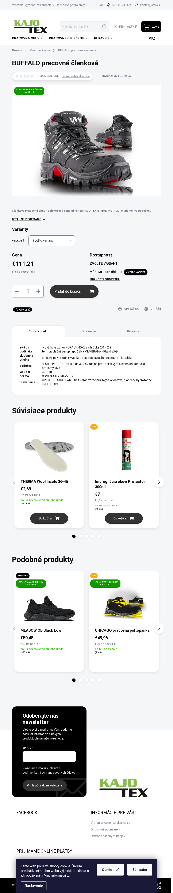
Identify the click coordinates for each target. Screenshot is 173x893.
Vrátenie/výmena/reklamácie (31, 5)
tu (68, 875)
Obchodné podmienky (70, 5)
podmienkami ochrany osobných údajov (49, 772)
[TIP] (124, 450)
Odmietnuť (110, 870)
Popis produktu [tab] (38, 331)
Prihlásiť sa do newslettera (44, 785)
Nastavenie (34, 886)
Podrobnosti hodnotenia (76, 76)
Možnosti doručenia (105, 279)
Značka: (116, 76)
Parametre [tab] (88, 331)
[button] (74, 536)
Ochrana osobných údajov (108, 836)
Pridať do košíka (67, 291)
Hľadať (103, 26)
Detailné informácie (26, 219)
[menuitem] (28, 38)
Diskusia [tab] (133, 331)
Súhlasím (139, 870)
